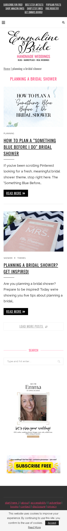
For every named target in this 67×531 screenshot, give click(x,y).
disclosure (38, 506)
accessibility (38, 502)
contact (25, 506)
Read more (13, 193)
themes (21, 258)
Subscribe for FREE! (13, 4)
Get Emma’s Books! (34, 12)
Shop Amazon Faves (15, 8)
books (14, 506)
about (25, 502)
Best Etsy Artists (34, 4)
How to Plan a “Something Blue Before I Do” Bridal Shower (30, 146)
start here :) (12, 502)
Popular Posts (53, 4)
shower (8, 258)
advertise (55, 502)
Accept (52, 522)
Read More (34, 527)
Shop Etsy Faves (35, 8)
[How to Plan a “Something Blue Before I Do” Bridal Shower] (33, 107)
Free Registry (52, 8)
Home (7, 69)
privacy (52, 506)
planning (9, 133)
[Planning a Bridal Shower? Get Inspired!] (33, 231)
